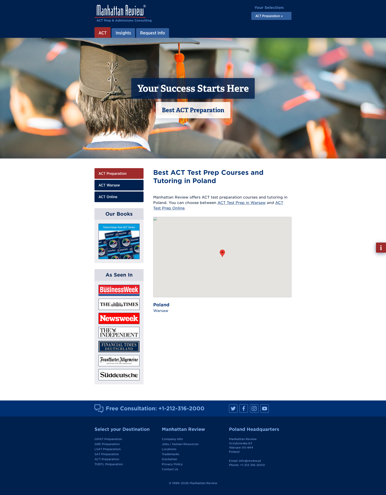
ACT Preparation (112, 173)
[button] (222, 253)
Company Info (172, 439)
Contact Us (170, 469)
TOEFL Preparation (108, 464)
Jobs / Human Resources (180, 444)
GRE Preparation (107, 444)
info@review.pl (250, 460)
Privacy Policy (172, 464)
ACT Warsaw (109, 185)
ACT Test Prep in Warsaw (242, 203)
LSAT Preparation (107, 449)
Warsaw (160, 311)
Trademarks (170, 454)
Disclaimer (169, 459)
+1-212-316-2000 (181, 408)
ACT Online (108, 197)
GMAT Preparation (108, 439)
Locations (169, 449)
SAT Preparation (106, 454)
